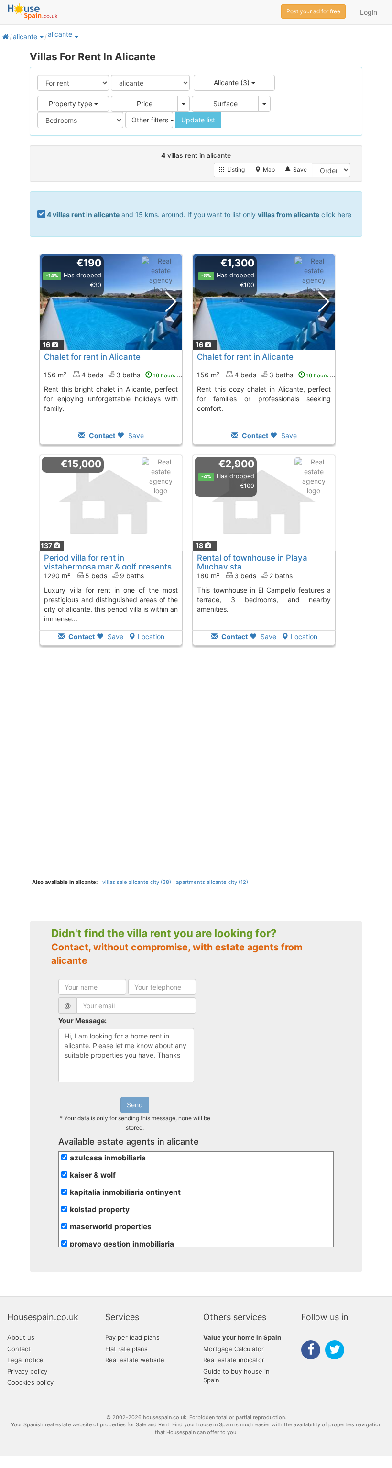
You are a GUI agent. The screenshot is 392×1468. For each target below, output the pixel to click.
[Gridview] (232, 170)
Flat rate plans (126, 1349)
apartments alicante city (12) (212, 882)
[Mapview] (265, 170)
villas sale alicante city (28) (136, 882)
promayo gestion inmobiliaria (122, 1243)
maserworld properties (111, 1226)
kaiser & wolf (93, 1175)
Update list (198, 120)
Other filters (150, 120)
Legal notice (25, 1360)
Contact (19, 1349)
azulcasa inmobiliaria (108, 1157)
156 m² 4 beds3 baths (115, 375)
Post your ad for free (313, 11)
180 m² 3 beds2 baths (245, 576)
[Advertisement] (111, 757)
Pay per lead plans (132, 1337)
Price (144, 103)
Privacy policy (27, 1371)
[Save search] (296, 170)
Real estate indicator (233, 1360)
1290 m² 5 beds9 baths (94, 576)
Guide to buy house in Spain (236, 1376)
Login (368, 12)
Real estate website (134, 1360)
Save (135, 435)
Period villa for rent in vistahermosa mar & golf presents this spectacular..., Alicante (108, 566)
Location (151, 636)
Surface (225, 103)
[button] (41, 37)
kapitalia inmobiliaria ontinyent (125, 1192)
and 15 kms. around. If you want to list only (199, 214)
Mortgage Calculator (233, 1349)
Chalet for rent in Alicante (92, 357)
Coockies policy (30, 1382)
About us (20, 1337)
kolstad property (100, 1209)
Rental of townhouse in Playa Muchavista (252, 562)
